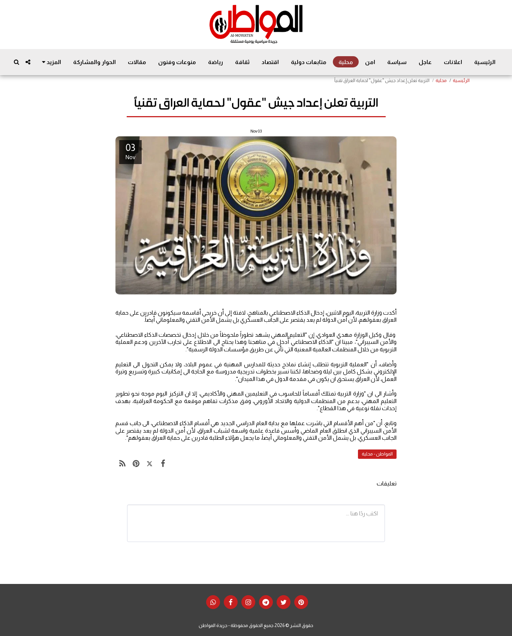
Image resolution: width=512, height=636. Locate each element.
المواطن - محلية (377, 454)
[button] (27, 62)
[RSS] (122, 463)
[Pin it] (135, 463)
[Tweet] (149, 463)
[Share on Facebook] (163, 463)
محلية (441, 80)
